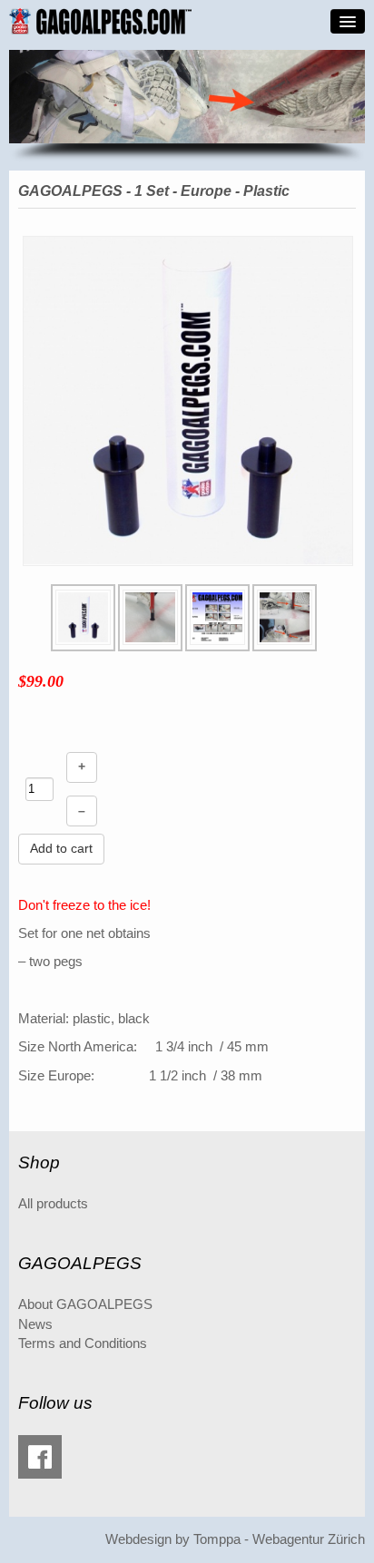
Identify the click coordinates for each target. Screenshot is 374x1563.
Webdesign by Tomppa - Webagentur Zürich (235, 1539)
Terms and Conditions (82, 1343)
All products (53, 1204)
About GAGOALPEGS (85, 1304)
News (35, 1324)
